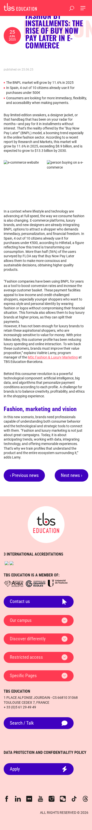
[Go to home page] (46, 524)
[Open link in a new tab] (7, 563)
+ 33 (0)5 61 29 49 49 (20, 707)
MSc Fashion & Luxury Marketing (53, 357)
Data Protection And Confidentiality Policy (45, 752)
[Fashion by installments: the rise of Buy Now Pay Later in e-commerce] (20, 7)
